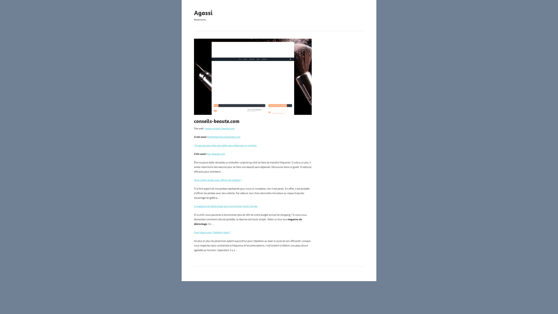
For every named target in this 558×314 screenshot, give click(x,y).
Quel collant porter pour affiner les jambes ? (218, 180)
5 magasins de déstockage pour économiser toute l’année (225, 206)
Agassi (203, 13)
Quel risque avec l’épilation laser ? (212, 232)
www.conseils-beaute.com (220, 128)
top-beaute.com (216, 154)
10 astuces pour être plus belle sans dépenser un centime (225, 145)
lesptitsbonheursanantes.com (224, 137)
